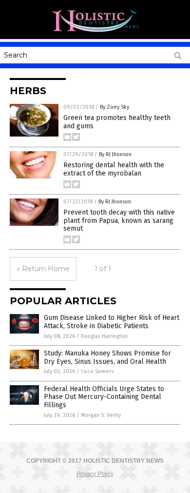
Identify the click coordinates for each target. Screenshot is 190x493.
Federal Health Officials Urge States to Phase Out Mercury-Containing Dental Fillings (104, 397)
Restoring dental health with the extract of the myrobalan (113, 169)
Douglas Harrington (104, 336)
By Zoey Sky (114, 107)
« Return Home (43, 268)
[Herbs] (95, 32)
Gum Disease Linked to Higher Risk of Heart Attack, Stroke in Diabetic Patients (111, 322)
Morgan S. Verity (101, 415)
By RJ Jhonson (115, 154)
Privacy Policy (95, 474)
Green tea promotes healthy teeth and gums (117, 122)
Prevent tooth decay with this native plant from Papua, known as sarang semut (119, 220)
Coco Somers (97, 371)
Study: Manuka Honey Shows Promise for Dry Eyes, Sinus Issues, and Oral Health (107, 357)
